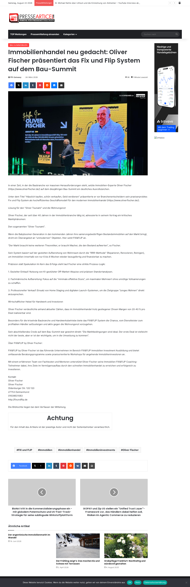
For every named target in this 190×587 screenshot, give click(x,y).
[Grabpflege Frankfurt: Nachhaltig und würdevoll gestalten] (126, 545)
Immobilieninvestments (101, 449)
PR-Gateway (15, 77)
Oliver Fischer (130, 449)
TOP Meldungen (18, 34)
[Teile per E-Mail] (61, 85)
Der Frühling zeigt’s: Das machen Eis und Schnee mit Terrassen (78, 562)
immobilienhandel (70, 449)
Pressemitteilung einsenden (45, 34)
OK (129, 582)
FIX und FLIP (25, 449)
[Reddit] (47, 85)
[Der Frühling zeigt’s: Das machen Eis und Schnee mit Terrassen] (78, 545)
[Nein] (186, 582)
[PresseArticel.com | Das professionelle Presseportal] (32, 18)
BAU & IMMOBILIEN (18, 45)
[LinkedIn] (26, 85)
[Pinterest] (40, 85)
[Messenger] (54, 85)
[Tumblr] (33, 85)
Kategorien (69, 34)
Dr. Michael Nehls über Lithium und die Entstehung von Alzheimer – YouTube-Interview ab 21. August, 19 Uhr (105, 3)
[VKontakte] (78, 466)
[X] (19, 85)
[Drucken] (92, 466)
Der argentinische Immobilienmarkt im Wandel (29, 536)
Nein (138, 582)
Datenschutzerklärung (155, 582)
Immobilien (45, 449)
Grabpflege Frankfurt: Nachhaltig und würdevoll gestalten (124, 562)
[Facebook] (11, 85)
